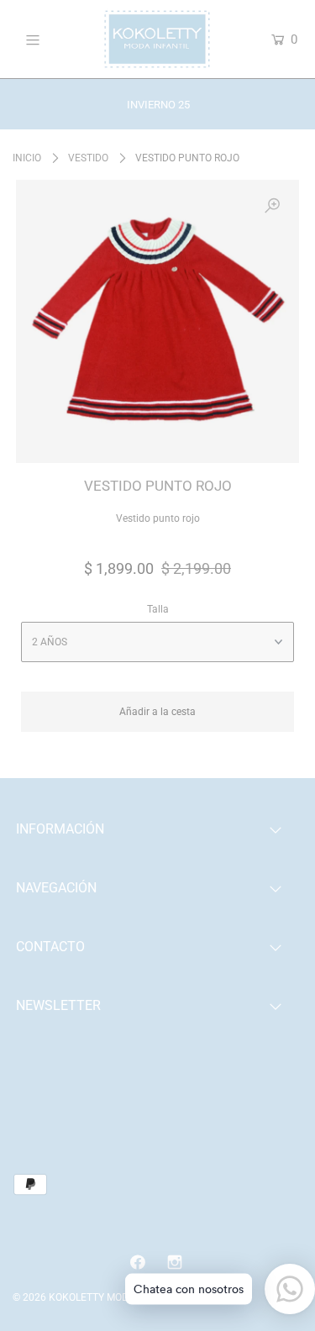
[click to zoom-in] (272, 206)
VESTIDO (88, 158)
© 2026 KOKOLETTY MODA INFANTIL (97, 1297)
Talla (158, 609)
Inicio (27, 158)
